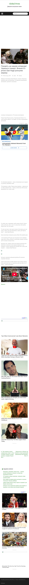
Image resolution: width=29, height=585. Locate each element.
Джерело (3, 284)
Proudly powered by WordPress (8, 579)
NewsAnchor (21, 579)
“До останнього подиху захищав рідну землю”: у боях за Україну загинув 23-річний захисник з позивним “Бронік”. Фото (7, 454)
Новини (20, 75)
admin (15, 75)
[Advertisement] (14, 31)
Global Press (14, 4)
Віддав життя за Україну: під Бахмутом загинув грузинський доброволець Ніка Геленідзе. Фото (21, 453)
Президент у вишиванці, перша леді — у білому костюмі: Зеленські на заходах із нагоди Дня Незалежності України (13, 473)
